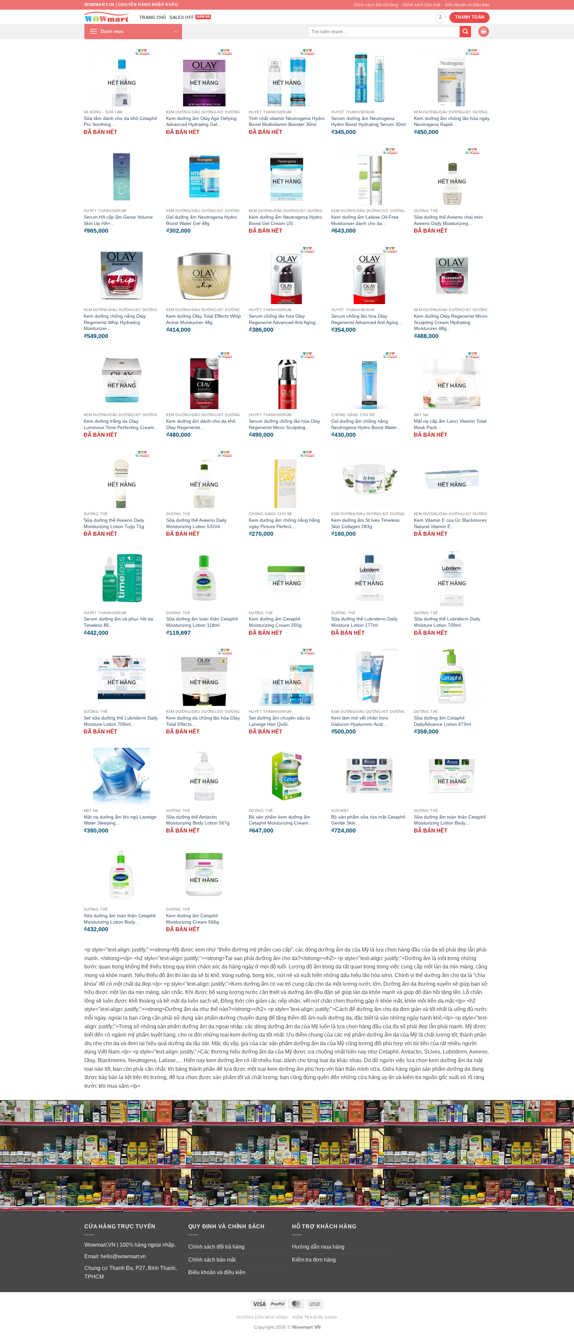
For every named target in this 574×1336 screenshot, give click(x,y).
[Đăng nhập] (440, 17)
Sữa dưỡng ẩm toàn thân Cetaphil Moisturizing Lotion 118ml (202, 622)
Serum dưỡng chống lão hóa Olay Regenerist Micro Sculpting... (284, 424)
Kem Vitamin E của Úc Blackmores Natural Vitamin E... (450, 523)
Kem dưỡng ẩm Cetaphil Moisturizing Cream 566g (192, 919)
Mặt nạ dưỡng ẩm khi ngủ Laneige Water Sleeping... (120, 820)
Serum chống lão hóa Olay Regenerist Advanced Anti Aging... (284, 319)
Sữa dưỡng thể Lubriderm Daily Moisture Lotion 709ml (447, 622)
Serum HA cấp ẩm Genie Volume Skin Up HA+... (118, 220)
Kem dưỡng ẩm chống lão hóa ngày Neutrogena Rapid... (452, 121)
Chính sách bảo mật (421, 4)
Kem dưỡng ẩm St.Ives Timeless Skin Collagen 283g (365, 523)
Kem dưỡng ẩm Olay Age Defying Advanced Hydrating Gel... (201, 121)
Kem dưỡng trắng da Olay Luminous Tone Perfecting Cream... (121, 424)
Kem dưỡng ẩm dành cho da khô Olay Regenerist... (201, 424)
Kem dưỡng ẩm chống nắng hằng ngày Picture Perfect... (284, 523)
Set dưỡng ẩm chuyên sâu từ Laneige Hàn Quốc (279, 721)
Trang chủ (152, 17)
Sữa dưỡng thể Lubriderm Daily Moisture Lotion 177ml (364, 622)
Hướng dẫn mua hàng (318, 1247)
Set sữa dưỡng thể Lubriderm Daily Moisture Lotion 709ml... (121, 721)
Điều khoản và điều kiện (467, 4)
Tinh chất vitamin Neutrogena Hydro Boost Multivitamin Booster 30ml (287, 121)
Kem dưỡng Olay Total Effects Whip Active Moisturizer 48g (203, 319)
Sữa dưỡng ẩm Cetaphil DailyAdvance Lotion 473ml (442, 721)
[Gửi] (465, 31)
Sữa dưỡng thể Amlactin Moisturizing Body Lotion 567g (198, 820)
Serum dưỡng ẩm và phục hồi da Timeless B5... (118, 622)
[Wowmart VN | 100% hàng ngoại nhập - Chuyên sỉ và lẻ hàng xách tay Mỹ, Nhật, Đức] (106, 17)
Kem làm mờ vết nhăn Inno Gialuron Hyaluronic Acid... (359, 721)
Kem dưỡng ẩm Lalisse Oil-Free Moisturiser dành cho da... (365, 220)
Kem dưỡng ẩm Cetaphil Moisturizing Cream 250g (275, 622)
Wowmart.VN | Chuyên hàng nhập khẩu (131, 4)
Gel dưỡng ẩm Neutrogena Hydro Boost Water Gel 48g (201, 220)
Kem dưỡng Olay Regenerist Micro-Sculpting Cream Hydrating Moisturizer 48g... (451, 322)
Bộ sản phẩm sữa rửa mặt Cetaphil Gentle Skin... (368, 820)
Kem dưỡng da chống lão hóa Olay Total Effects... (203, 721)
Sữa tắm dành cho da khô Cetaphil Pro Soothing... (120, 121)
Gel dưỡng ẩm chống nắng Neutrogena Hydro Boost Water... (366, 424)
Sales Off (181, 17)
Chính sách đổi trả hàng (375, 4)
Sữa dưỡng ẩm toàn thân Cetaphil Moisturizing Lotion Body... (450, 820)
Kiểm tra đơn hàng (314, 1260)
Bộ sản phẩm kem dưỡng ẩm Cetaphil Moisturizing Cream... (280, 820)
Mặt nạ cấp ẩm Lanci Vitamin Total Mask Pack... (450, 424)
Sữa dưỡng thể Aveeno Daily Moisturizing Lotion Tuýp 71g (114, 523)
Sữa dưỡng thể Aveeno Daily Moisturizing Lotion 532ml (196, 523)
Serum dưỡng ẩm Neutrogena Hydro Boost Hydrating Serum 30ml (368, 121)
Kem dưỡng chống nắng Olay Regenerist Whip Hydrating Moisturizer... (115, 322)
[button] (133, 31)
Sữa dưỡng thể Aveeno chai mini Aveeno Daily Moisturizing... (448, 220)
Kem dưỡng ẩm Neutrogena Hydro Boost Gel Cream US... (285, 220)
